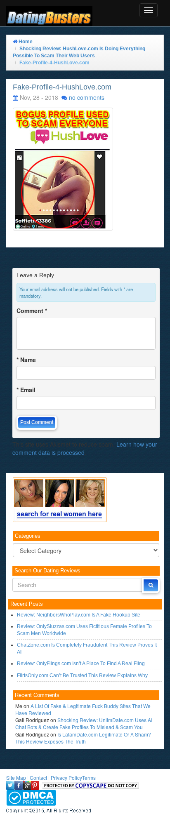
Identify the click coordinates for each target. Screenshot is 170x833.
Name (26, 359)
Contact (38, 777)
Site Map (16, 777)
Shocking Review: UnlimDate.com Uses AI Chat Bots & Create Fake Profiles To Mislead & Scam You (83, 723)
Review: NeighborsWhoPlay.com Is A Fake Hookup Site (78, 615)
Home (25, 42)
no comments (86, 97)
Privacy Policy (66, 777)
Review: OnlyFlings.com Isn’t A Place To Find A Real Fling (81, 663)
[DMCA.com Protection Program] (31, 796)
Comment (32, 310)
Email (26, 390)
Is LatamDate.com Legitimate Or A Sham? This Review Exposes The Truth (83, 738)
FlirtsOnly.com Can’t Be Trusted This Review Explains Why (82, 675)
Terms (89, 777)
